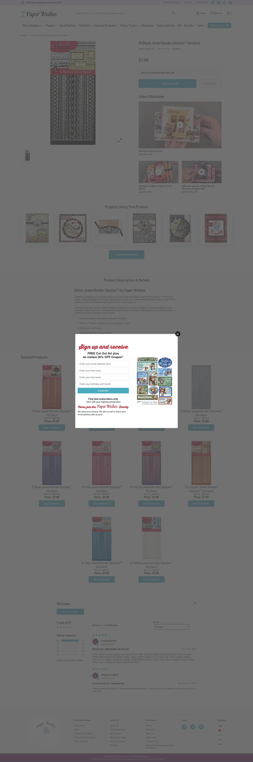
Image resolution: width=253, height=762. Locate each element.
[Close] (177, 333)
